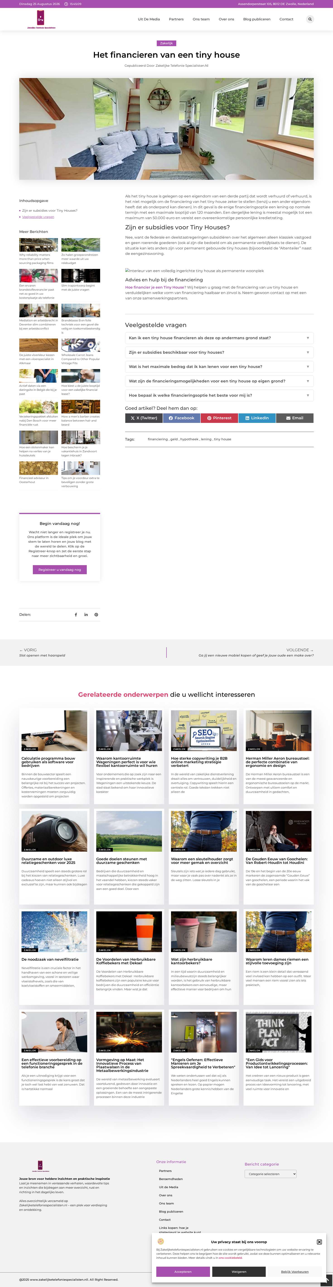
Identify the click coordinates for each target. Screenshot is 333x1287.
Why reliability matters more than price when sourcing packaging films (36, 259)
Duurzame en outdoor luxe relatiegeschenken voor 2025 (48, 861)
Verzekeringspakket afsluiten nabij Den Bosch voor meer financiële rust (38, 420)
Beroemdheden (171, 1179)
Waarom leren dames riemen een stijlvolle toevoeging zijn (277, 961)
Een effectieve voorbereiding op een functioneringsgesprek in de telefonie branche (52, 1063)
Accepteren (183, 1272)
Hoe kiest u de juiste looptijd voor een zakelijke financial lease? (80, 390)
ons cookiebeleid (230, 1258)
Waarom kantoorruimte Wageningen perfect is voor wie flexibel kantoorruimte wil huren (126, 762)
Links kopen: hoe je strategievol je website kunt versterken (180, 1232)
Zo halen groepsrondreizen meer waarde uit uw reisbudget (79, 259)
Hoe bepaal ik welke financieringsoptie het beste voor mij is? (219, 395)
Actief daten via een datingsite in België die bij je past (38, 390)
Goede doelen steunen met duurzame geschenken (121, 861)
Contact (286, 19)
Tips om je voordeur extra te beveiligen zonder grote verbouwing (80, 482)
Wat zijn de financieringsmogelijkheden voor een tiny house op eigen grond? (219, 381)
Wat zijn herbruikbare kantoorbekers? (191, 961)
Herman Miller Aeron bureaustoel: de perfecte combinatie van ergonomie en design (277, 762)
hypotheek (189, 439)
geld (174, 439)
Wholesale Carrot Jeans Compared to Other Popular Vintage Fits (80, 359)
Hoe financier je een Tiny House (154, 287)
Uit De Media (149, 19)
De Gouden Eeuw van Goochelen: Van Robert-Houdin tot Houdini (277, 861)
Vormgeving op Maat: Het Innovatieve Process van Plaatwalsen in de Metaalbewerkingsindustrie (122, 1065)
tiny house (222, 439)
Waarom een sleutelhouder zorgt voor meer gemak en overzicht (202, 861)
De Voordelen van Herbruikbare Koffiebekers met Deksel (126, 961)
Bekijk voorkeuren (295, 1272)
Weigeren (239, 1272)
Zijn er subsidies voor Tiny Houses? (49, 211)
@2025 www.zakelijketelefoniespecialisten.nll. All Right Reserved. (68, 1279)
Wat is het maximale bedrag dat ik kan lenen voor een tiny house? (219, 366)
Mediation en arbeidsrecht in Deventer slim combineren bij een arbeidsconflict (38, 324)
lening (206, 439)
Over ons (226, 19)
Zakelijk (166, 43)
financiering (158, 439)
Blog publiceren (256, 19)
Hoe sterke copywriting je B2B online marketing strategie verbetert (199, 762)
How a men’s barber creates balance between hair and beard (80, 420)
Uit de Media (168, 1187)
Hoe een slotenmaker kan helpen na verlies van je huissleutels (36, 451)
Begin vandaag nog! (60, 523)
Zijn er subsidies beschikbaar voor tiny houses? (219, 352)
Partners (176, 19)
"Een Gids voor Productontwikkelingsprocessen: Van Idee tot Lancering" (277, 1063)
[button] (319, 1242)
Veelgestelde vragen (38, 217)
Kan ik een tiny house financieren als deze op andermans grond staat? (219, 338)
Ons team (201, 19)
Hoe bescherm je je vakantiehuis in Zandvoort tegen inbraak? (79, 451)
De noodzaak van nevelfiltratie (50, 959)
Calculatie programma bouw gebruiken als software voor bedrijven (48, 762)
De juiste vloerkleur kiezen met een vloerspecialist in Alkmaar (37, 359)
